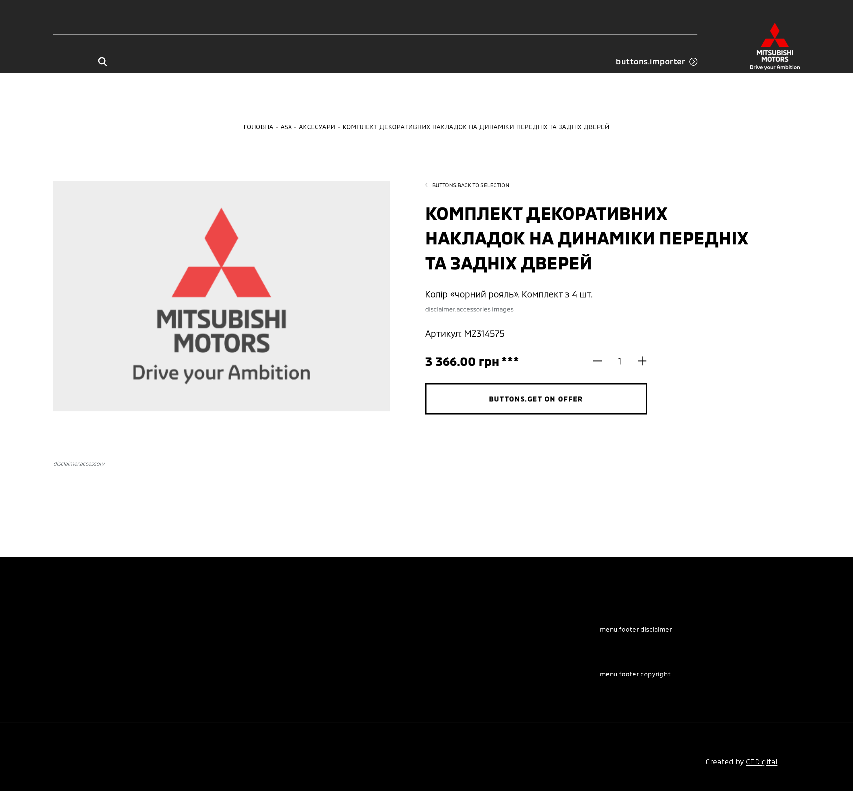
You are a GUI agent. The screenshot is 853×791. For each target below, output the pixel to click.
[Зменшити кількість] (602, 361)
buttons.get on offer (536, 398)
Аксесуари (317, 126)
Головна (259, 126)
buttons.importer (650, 61)
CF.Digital (761, 761)
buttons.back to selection (470, 185)
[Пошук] (103, 62)
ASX (286, 126)
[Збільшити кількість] (637, 361)
